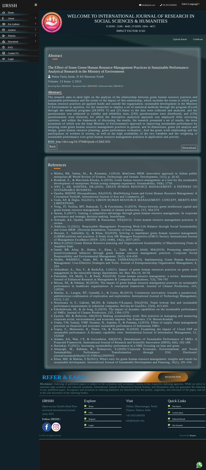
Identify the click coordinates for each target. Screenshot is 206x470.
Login (91, 425)
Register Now (173, 377)
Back (52, 146)
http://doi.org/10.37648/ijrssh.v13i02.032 (83, 141)
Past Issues (176, 406)
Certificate (198, 39)
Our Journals (177, 425)
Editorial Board (178, 419)
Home (91, 406)
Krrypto (193, 435)
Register (92, 419)
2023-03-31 (67, 86)
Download (189, 147)
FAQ (90, 413)
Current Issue (177, 413)
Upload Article (180, 39)
